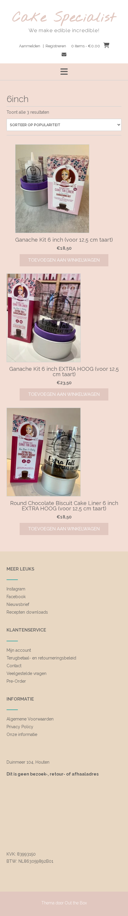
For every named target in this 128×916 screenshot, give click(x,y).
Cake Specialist (64, 18)
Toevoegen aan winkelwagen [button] (64, 260)
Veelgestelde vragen (26, 673)
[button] (64, 71)
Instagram (16, 589)
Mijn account (19, 650)
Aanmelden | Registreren (42, 46)
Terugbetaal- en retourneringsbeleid (41, 658)
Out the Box (76, 903)
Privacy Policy (20, 726)
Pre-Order (16, 681)
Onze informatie (22, 734)
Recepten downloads (27, 612)
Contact (14, 665)
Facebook (16, 596)
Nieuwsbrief (18, 604)
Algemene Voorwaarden (30, 719)
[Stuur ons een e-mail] (64, 54)
